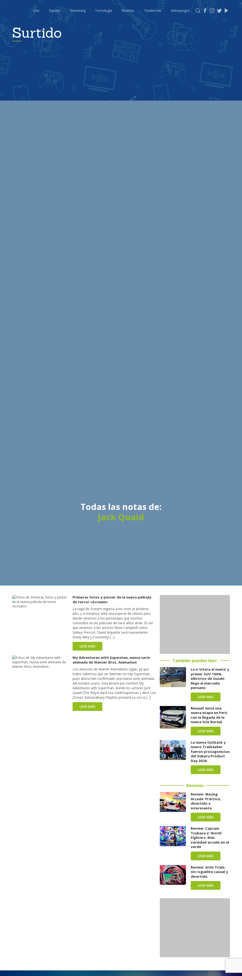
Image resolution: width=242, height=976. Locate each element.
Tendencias (152, 10)
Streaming (78, 10)
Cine (36, 10)
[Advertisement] (195, 624)
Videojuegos (180, 10)
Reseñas (127, 10)
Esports (54, 10)
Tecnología (103, 10)
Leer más (87, 646)
